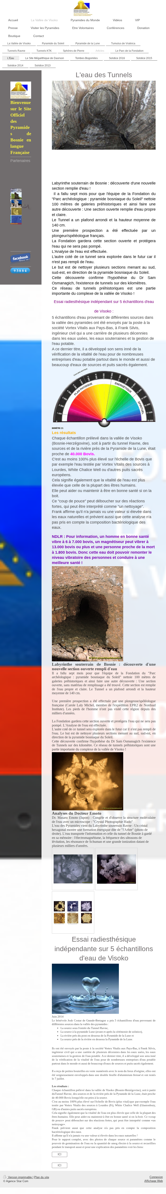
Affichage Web (153, 1181)
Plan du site (41, 1177)
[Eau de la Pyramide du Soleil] (116, 869)
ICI (59, 1154)
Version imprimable (20, 1177)
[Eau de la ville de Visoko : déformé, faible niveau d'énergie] (73, 868)
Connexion (156, 1177)
